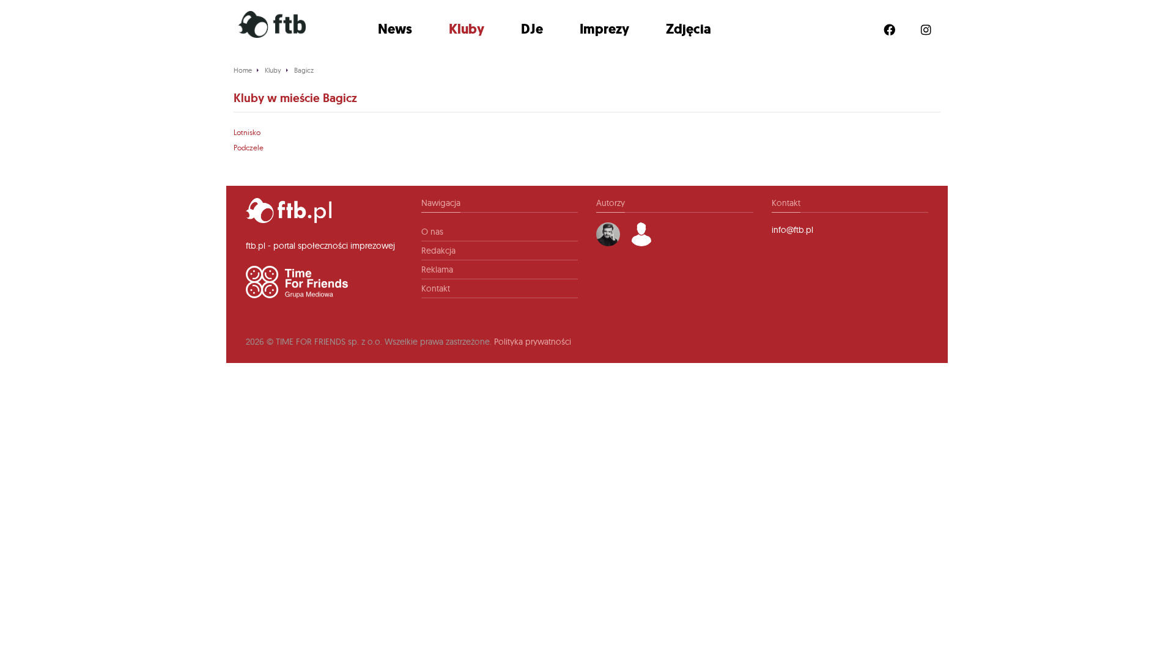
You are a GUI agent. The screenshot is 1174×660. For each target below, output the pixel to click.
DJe (532, 29)
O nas (432, 231)
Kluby (466, 29)
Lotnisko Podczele (249, 140)
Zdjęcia (688, 29)
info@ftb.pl (792, 229)
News (395, 29)
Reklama (437, 269)
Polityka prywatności (532, 341)
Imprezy (604, 29)
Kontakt (435, 288)
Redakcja (438, 250)
